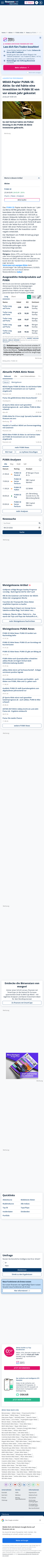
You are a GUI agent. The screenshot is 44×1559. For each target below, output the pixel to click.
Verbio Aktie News (20, 1476)
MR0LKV (10, 340)
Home (4, 33)
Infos (19, 272)
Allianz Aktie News (20, 1430)
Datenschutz (33, 1495)
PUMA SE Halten (17, 488)
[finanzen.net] (11, 2)
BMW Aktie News (35, 1472)
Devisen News (31, 1417)
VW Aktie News (7, 1478)
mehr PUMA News (22, 447)
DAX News (5, 1415)
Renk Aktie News (34, 1441)
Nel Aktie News (21, 1465)
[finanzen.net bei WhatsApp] (33, 1485)
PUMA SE (7, 189)
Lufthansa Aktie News (9, 1444)
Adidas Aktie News (8, 1465)
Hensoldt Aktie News (9, 1439)
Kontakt (4, 1492)
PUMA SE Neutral (17, 474)
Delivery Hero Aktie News (10, 1470)
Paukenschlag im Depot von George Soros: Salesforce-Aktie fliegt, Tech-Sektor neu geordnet (19, 609)
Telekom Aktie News (8, 1472)
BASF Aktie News (7, 1426)
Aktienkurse (7, 1200)
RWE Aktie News (21, 1441)
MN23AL (5, 340)
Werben (18, 1495)
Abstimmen (22, 1270)
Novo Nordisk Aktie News (10, 1457)
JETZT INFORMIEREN (22, 1368)
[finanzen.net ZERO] (22, 40)
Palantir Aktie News (21, 1459)
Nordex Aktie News (8, 1450)
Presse (4, 1498)
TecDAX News (25, 1415)
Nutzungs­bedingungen (33, 1501)
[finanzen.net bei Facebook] (10, 1485)
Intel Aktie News (7, 1459)
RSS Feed (8, 452)
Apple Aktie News (28, 1435)
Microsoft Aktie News (9, 1433)
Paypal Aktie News (8, 1441)
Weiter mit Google (22, 1540)
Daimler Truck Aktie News (10, 1467)
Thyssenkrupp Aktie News (10, 1448)
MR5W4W (16, 340)
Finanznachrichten (28, 1413)
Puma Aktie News (23, 1463)
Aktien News (16, 1413)
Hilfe (16, 1492)
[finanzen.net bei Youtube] (15, 1485)
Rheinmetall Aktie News (10, 1424)
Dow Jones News (7, 1417)
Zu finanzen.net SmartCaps (22, 1003)
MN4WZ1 (29, 338)
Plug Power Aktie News (29, 1437)
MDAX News (14, 1415)
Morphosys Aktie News (23, 1454)
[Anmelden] (40, 2)
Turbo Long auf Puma (7, 307)
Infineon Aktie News (24, 1439)
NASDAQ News (20, 1417)
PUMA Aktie (19, 33)
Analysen (20, 196)
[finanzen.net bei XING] (29, 1485)
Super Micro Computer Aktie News (29, 1474)
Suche (22, 532)
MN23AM (35, 338)
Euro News (15, 1419)
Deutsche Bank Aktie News (11, 1435)
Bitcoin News (6, 1422)
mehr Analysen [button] (22, 511)
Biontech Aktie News (21, 1446)
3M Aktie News (33, 1476)
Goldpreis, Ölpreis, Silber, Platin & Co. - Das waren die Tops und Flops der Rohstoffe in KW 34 (21, 615)
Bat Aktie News (22, 1472)
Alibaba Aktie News (27, 1470)
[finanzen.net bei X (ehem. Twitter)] (20, 1485)
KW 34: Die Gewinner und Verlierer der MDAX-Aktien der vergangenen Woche (20, 597)
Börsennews (6, 1413)
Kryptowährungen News (29, 1419)
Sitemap (4, 1500)
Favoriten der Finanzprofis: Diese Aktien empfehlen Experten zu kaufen (18, 603)
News (13, 196)
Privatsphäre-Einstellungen (33, 1505)
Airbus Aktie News (24, 1444)
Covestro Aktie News (9, 1461)
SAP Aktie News (23, 1433)
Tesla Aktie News (25, 1424)
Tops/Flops (25, 1208)
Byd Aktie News (7, 1446)
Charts (6, 196)
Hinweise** (6, 342)
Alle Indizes (25, 1204)
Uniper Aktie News (21, 1452)
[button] (29, 2)
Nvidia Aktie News (18, 1422)
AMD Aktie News (7, 1452)
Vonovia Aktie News (23, 1450)
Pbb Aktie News (7, 1476)
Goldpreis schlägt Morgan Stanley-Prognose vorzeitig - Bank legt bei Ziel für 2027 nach (20, 590)
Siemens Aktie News (24, 1461)
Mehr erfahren (21, 68)
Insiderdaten (8, 1211)
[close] (40, 1520)
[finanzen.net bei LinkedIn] (24, 1485)
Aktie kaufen (22, 200)
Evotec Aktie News (8, 1454)
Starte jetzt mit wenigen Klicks (15, 265)
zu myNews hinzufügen (28, 452)
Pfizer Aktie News (26, 1457)
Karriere (4, 1495)
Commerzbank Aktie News (11, 1437)
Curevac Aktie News (8, 1463)
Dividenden (25, 1211)
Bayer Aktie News (21, 1426)
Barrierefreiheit (34, 1508)
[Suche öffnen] (36, 2)
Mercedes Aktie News (28, 1448)
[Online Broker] (11, 4)
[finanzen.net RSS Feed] (38, 1485)
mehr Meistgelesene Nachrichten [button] (22, 621)
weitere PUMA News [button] (22, 726)
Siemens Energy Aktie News (26, 1428)
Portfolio (6, 1215)
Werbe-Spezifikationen (20, 1498)
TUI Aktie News (7, 1430)
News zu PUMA (31, 33)
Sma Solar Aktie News (28, 1467)
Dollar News (6, 1419)
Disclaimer (32, 1498)
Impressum (33, 1492)
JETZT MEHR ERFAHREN (22, 1400)
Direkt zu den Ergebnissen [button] (22, 1274)
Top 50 (5, 1208)
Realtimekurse (8, 1204)
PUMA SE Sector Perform (17, 481)
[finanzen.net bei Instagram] (6, 1485)
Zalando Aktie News (8, 1474)
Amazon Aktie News (8, 1428)
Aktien (10, 33)
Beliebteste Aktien (28, 1200)
